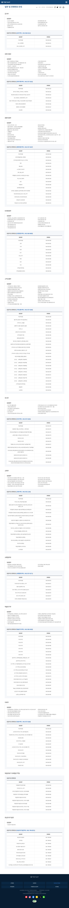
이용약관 (34, 883)
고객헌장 (12, 883)
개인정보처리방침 (57, 883)
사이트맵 (56, 886)
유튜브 (26, 897)
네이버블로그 (44, 897)
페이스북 (33, 897)
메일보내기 (60, 7)
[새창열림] (55, 7)
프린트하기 (63, 7)
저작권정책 (12, 886)
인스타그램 (30, 897)
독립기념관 (5, 2)
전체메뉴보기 (66, 2)
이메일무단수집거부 (34, 886)
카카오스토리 (37, 897)
